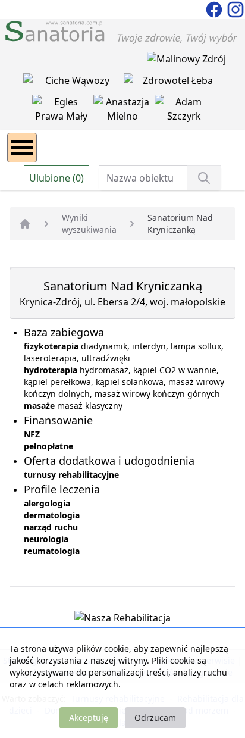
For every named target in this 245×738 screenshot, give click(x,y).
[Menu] (22, 147)
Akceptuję (88, 717)
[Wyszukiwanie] (204, 177)
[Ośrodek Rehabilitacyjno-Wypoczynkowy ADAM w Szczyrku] (184, 111)
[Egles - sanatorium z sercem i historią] (62, 111)
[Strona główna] (25, 224)
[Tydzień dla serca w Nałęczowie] (73, 82)
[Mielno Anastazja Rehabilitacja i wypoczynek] (124, 111)
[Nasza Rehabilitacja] (122, 620)
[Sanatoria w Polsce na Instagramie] (235, 8)
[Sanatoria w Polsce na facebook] (215, 8)
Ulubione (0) (56, 178)
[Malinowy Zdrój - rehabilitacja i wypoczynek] (186, 61)
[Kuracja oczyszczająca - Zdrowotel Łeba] (173, 82)
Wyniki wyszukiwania (89, 223)
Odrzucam (155, 717)
